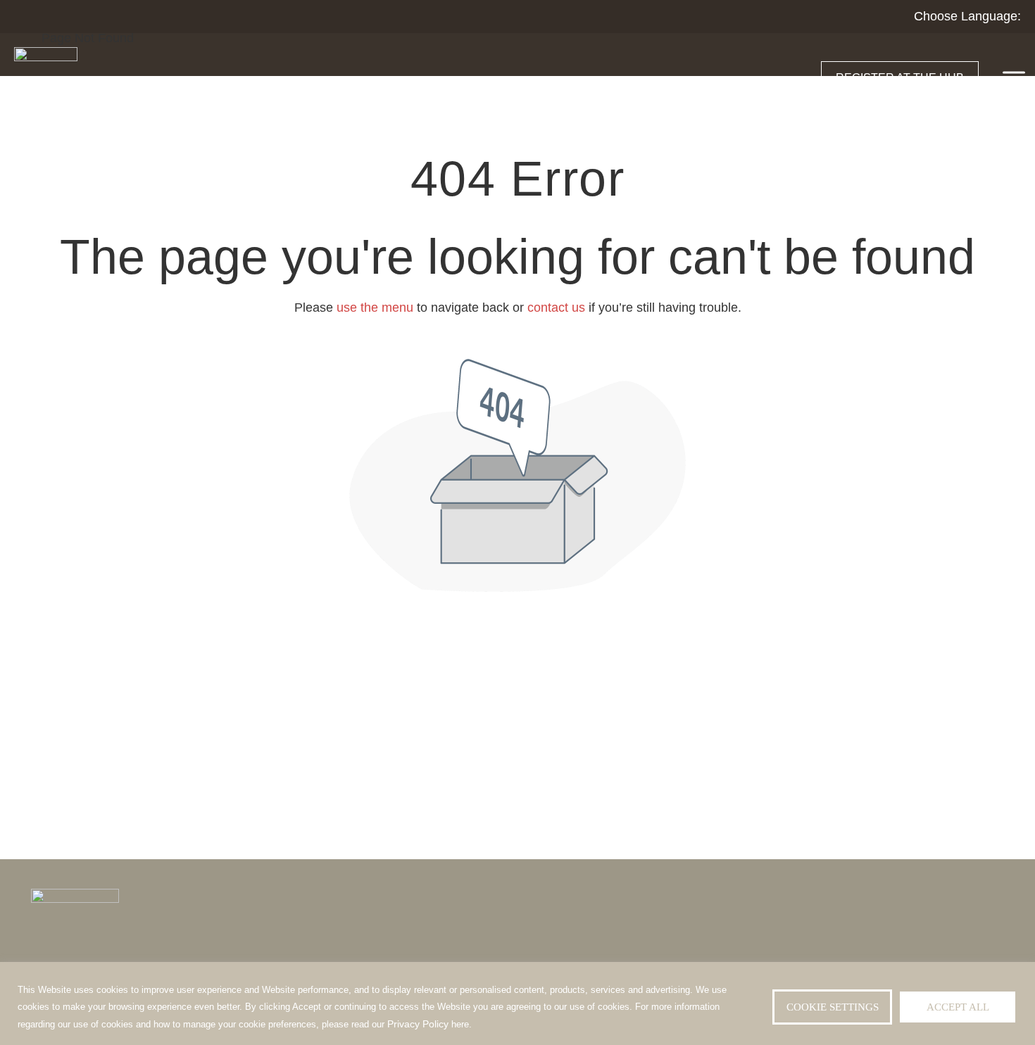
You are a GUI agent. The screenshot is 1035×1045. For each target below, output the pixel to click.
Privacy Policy (417, 1024)
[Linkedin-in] (945, 946)
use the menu (375, 307)
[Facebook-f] (878, 946)
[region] (517, 1003)
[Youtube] (988, 946)
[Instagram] (911, 946)
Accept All (958, 1007)
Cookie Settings (832, 1007)
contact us (556, 307)
